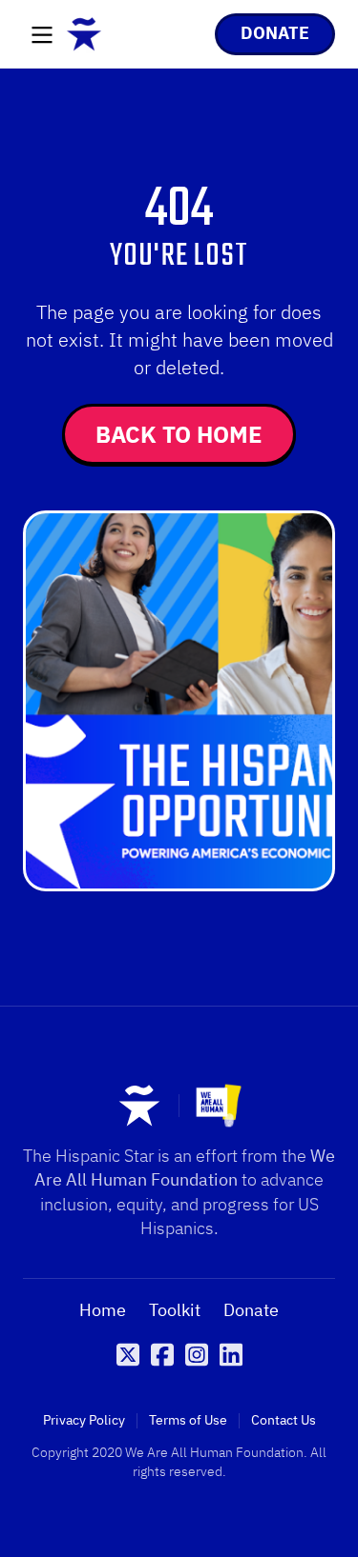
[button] (42, 36)
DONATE (275, 33)
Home (102, 1310)
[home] (84, 34)
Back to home (179, 434)
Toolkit (174, 1310)
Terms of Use (188, 1420)
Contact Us (283, 1420)
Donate (251, 1310)
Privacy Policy (84, 1420)
